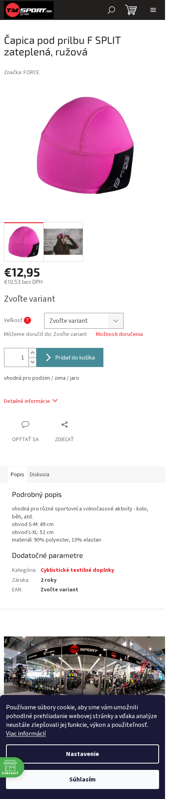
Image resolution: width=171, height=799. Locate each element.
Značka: (21, 73)
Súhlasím (82, 779)
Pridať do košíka (75, 357)
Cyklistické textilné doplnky (77, 570)
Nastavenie (82, 754)
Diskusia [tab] (39, 475)
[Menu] (153, 10)
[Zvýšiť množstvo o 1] (32, 352)
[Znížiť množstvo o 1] (32, 362)
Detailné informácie (27, 401)
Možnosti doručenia (119, 334)
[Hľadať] (111, 10)
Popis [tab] (17, 475)
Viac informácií (26, 733)
